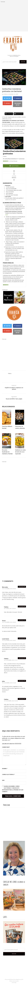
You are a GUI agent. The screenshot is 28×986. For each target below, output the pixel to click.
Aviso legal (14, 982)
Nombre (5, 768)
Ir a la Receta (9, 113)
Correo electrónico (8, 774)
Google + (8, 103)
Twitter (8, 98)
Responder (21, 586)
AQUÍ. (6, 214)
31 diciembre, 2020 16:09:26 (10, 588)
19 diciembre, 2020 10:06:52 (10, 640)
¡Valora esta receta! (8, 743)
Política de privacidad (14, 981)
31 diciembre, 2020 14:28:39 (10, 622)
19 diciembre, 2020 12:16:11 (12, 660)
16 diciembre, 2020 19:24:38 (12, 700)
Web (3, 780)
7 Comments (7, 581)
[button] (3, 161)
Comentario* (6, 747)
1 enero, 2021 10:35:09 (11, 608)
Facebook (18, 98)
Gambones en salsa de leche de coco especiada (20, 451)
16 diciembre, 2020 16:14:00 (10, 682)
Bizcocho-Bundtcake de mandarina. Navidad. (7, 451)
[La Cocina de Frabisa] (14, 43)
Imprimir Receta (19, 113)
